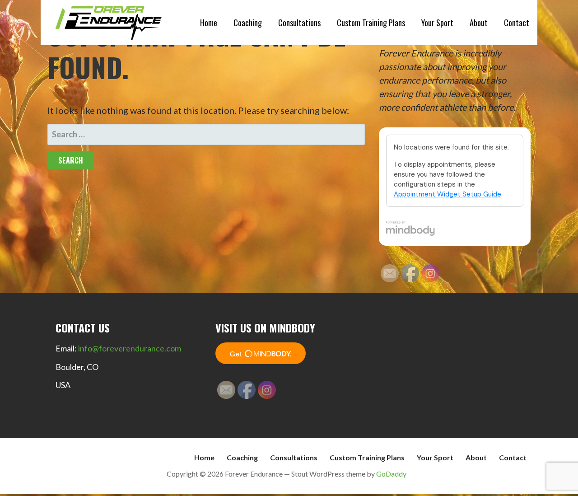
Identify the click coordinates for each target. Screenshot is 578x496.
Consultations (299, 22)
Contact (516, 22)
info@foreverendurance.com (129, 348)
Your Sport (437, 22)
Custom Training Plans (371, 22)
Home (208, 22)
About (479, 22)
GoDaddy (391, 473)
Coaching (247, 22)
